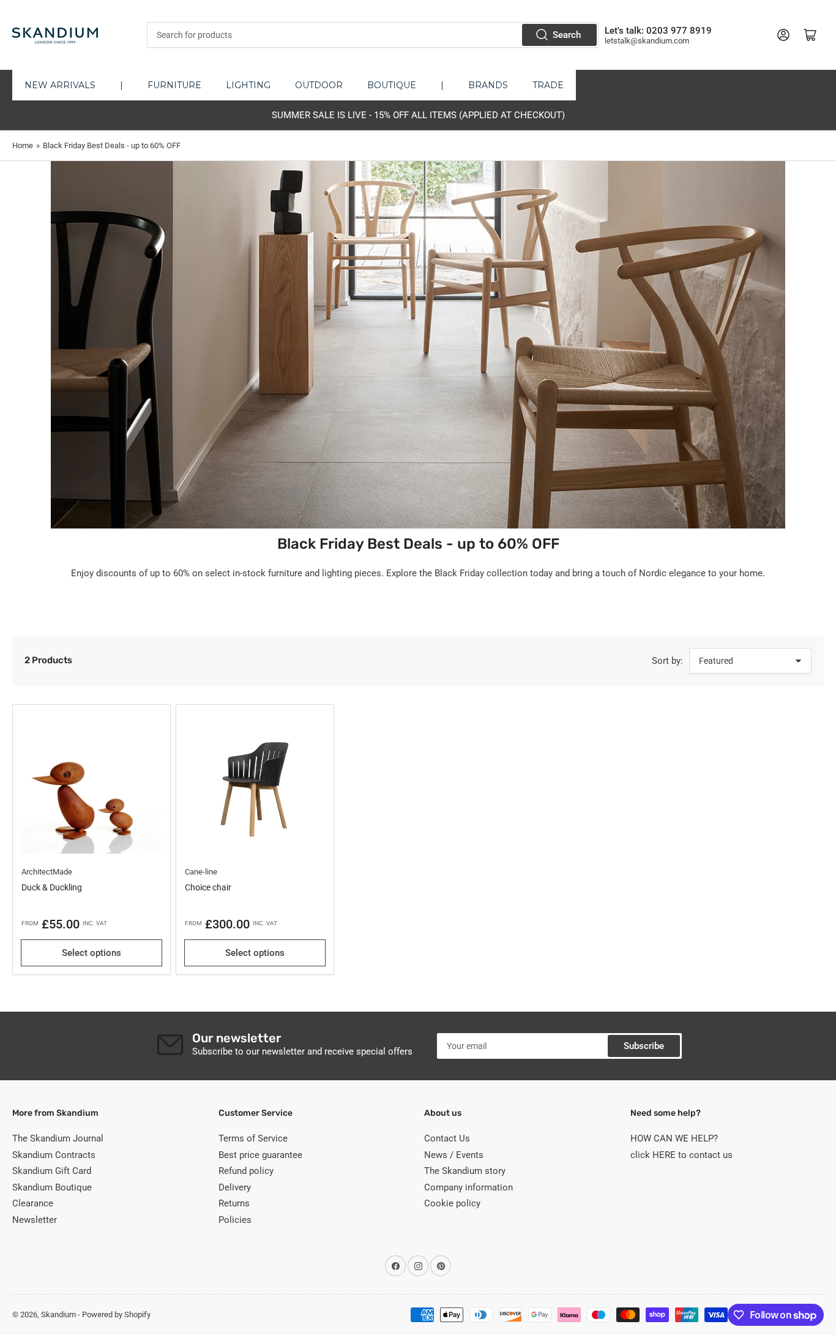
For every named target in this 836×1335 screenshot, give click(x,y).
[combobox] (373, 35)
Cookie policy (452, 1203)
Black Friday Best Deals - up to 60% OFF (112, 145)
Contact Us (447, 1138)
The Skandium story (465, 1170)
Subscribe (644, 1045)
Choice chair (208, 887)
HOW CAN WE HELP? (674, 1138)
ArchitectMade (46, 871)
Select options (91, 952)
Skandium (58, 1314)
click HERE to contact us (681, 1154)
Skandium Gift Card (51, 1170)
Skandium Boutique (52, 1187)
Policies (235, 1219)
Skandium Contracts (53, 1154)
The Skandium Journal (57, 1138)
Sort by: (667, 660)
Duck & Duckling (51, 887)
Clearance (32, 1203)
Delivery (234, 1187)
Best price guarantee (260, 1154)
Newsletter (34, 1219)
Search (567, 34)
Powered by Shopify (116, 1314)
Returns (234, 1203)
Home (22, 145)
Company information (468, 1187)
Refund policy (246, 1170)
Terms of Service (253, 1138)
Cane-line (201, 871)
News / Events (453, 1154)
